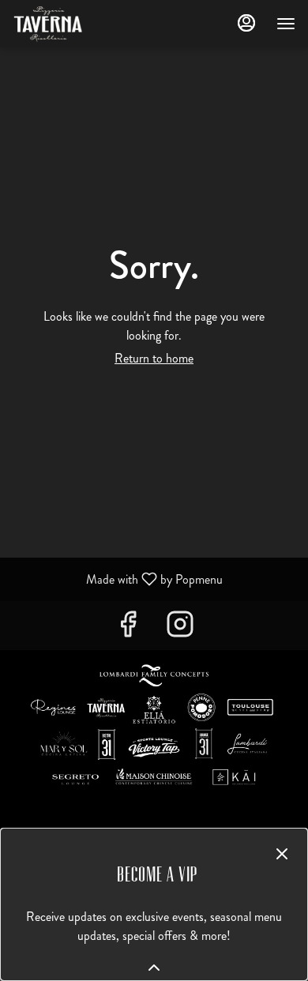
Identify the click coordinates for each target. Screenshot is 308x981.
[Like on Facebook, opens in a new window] (128, 629)
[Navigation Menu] (286, 23)
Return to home (154, 358)
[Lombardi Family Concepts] (154, 728)
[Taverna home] (84, 23)
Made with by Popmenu (117, 578)
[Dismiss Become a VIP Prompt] (282, 854)
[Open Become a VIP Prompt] (154, 967)
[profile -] (246, 22)
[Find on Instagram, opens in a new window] (180, 629)
